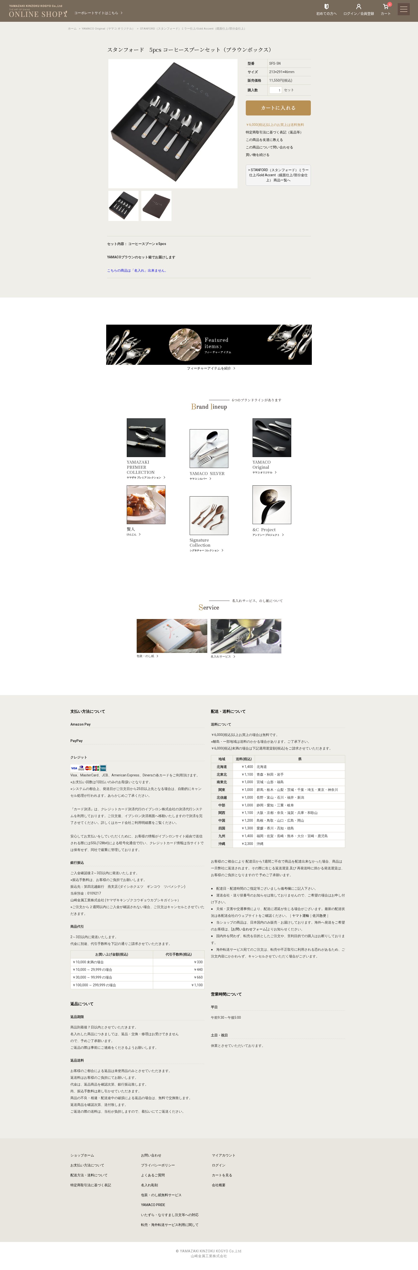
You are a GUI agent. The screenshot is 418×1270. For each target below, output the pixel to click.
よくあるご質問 (153, 1175)
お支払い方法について (87, 1165)
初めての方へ (326, 13)
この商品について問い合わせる (269, 147)
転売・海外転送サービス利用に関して (170, 1225)
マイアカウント (224, 1155)
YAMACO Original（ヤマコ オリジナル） (108, 28)
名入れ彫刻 (149, 1185)
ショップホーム (82, 1155)
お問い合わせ (151, 1155)
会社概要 (218, 1185)
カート (386, 9)
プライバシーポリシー (158, 1165)
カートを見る (222, 1175)
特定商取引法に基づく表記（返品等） (274, 132)
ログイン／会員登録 (358, 13)
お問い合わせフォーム (249, 929)
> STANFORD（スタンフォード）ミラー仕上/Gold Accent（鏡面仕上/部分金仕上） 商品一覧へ (278, 175)
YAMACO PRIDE (153, 1205)
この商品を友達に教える (264, 140)
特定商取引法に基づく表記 (90, 1185)
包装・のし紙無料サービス (161, 1195)
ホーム (72, 28)
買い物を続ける (257, 155)
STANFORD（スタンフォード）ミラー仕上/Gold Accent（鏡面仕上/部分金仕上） (193, 28)
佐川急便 (319, 916)
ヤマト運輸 (300, 916)
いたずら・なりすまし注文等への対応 (170, 1215)
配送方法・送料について (89, 1175)
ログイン (218, 1165)
